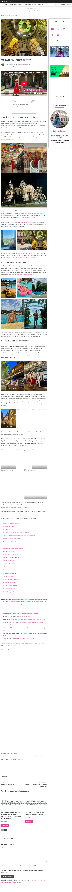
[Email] (42, 769)
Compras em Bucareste (9, 551)
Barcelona (4, 821)
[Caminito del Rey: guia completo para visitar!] (36, 803)
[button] (62, 4)
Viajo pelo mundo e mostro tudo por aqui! (60, 141)
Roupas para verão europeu (11, 595)
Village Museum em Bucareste (11, 567)
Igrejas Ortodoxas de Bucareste (12, 557)
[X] (23, 769)
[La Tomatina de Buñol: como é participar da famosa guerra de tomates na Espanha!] (12, 803)
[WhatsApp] (36, 769)
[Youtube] (2, 1)
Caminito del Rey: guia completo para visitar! (34, 813)
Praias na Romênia (8, 526)
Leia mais (5, 825)
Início (2, 15)
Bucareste (14, 15)
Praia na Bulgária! (7, 784)
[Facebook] (9, 1)
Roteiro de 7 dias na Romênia (11, 523)
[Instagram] (4, 1)
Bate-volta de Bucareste (9, 542)
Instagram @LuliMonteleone (19, 602)
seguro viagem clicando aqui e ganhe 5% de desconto (23, 613)
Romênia (7, 15)
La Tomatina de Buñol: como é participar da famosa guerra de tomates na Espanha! (12, 815)
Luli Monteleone (10, 64)
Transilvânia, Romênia (9, 576)
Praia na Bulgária (8, 529)
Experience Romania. (22, 757)
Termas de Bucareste (9, 266)
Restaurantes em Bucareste (27, 109)
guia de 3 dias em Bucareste (27, 217)
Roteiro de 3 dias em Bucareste (11, 539)
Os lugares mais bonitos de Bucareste (13, 548)
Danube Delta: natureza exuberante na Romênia (16, 532)
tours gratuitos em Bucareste (28, 253)
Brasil (4, 635)
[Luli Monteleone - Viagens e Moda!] (36, 10)
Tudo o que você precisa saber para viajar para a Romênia (19, 535)
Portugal (41, 633)
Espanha (27, 817)
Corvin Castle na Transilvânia (11, 579)
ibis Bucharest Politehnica (26, 222)
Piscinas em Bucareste (23, 107)
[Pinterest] (7, 1)
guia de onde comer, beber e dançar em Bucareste (15, 507)
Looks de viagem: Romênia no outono (13, 592)
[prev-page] (2, 830)
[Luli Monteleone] (3, 64)
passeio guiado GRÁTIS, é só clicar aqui (24, 638)
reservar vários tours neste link (26, 258)
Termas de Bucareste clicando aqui (25, 274)
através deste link (25, 616)
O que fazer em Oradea (9, 589)
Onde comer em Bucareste (10, 554)
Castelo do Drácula (8, 560)
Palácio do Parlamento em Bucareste (13, 545)
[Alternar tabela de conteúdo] (32, 102)
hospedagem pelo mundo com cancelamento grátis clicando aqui (28, 619)
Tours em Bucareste (8, 570)
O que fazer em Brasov (9, 573)
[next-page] (5, 830)
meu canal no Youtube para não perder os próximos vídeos (28, 599)
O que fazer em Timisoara (10, 585)
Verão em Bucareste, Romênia (22, 104)
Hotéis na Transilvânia (9, 582)
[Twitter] (11, 1)
